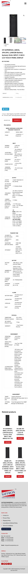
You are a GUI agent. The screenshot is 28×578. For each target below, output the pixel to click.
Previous (7, 44)
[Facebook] (6, 564)
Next (6, 45)
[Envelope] (4, 564)
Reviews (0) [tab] (17, 120)
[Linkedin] (11, 564)
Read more (8, 442)
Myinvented (14, 570)
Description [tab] (7, 120)
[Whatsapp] (2, 564)
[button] (24, 15)
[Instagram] (9, 564)
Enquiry (6, 109)
